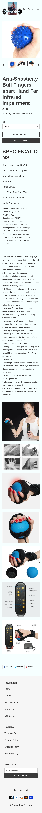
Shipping (6, 113)
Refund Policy (11, 753)
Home (7, 689)
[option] (11, 65)
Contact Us (10, 716)
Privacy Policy (11, 740)
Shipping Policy (11, 747)
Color (4, 122)
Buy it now (21, 140)
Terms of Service (12, 733)
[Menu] (38, 9)
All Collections (11, 702)
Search (8, 695)
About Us (9, 709)
